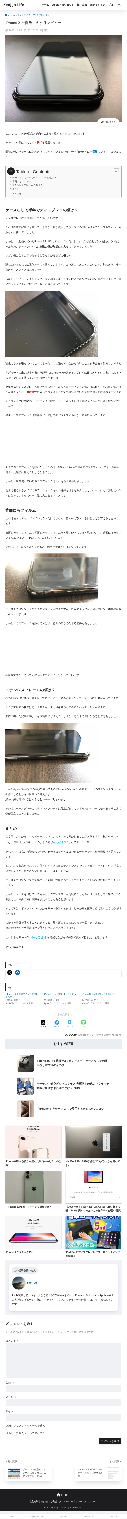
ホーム (45, 4)
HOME (65, 1495)
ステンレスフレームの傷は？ (27, 185)
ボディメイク (97, 4)
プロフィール (115, 4)
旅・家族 (82, 4)
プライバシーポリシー (70, 1501)
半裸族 (94, 151)
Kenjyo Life (13, 4)
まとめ (15, 189)
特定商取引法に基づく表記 (43, 1501)
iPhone (117, 1034)
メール (11, 1397)
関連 (19, 193)
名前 (10, 1382)
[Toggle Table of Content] (114, 170)
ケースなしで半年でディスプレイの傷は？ (34, 177)
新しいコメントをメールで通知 (26, 1425)
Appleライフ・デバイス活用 (95, 1034)
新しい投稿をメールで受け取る (26, 1433)
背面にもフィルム (21, 181)
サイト (9, 1411)
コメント (13, 1340)
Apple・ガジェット (63, 4)
